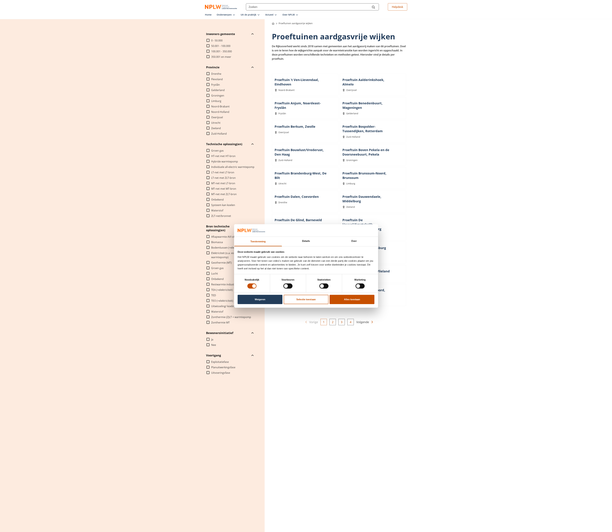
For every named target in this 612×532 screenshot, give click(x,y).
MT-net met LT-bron (223, 183)
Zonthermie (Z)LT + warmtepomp (231, 317)
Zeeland (216, 128)
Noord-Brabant (220, 106)
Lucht (214, 273)
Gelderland (218, 90)
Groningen (217, 95)
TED (213, 295)
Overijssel (217, 117)
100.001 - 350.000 (221, 51)
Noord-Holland (220, 112)
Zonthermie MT (220, 322)
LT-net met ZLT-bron (223, 178)
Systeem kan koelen (223, 205)
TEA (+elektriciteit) (222, 290)
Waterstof (217, 210)
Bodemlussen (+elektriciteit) (228, 247)
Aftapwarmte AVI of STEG (226, 236)
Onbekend (217, 199)
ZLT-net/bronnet (221, 216)
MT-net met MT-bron (223, 188)
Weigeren (260, 299)
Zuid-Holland (219, 133)
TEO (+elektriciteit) (222, 300)
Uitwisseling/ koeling (223, 306)
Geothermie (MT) (221, 262)
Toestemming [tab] (258, 241)
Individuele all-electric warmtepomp (232, 167)
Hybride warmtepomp (224, 161)
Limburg (216, 101)
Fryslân (215, 84)
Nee (213, 345)
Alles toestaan (352, 299)
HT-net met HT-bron (223, 156)
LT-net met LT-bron (222, 172)
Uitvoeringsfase (220, 373)
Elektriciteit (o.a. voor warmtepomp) (224, 255)
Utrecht (215, 123)
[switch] (287, 286)
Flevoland (217, 79)
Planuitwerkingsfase (223, 367)
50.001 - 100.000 (220, 46)
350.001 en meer (221, 57)
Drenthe (216, 74)
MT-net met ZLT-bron (224, 194)
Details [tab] (306, 241)
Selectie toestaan (306, 299)
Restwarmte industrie (224, 284)
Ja (212, 339)
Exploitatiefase (220, 362)
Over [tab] (354, 241)
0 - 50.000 (217, 40)
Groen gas (217, 150)
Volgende (362, 322)
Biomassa (217, 242)
